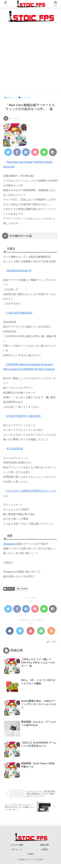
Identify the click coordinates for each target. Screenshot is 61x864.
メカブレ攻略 (16, 845)
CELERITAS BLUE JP (18, 270)
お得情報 (23, 589)
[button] (54, 490)
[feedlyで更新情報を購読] (41, 631)
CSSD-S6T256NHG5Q (19, 313)
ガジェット (16, 849)
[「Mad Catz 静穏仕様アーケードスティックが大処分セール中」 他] (26, 152)
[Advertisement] (30, 59)
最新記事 (44, 845)
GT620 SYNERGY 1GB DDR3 (23, 416)
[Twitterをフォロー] (20, 631)
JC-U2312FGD (14, 448)
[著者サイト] (10, 631)
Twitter (30, 854)
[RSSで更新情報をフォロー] (51, 631)
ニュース (10, 589)
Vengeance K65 (12, 543)
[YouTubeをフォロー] (30, 631)
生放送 (44, 849)
